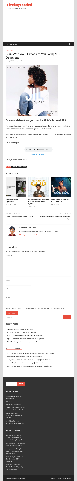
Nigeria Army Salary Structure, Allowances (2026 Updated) (25, 338)
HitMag (69, 478)
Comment (10, 255)
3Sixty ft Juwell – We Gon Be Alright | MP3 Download (34, 360)
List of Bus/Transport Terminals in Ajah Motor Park (23, 342)
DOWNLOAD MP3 (38, 154)
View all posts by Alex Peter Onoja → (30, 235)
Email (8, 288)
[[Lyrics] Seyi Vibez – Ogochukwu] (16, 187)
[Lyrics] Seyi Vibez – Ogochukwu (13, 201)
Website (9, 297)
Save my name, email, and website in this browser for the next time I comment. (36, 308)
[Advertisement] (38, 26)
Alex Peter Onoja (23, 61)
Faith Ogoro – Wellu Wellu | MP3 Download (61, 201)
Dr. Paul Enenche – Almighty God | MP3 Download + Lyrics (38, 202)
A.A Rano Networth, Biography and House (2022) (36, 366)
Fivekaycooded (19, 4)
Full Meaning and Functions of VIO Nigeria (28, 356)
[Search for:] (38, 317)
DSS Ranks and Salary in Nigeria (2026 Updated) (22, 332)
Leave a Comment (34, 61)
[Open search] (69, 44)
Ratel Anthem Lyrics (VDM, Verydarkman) (20, 329)
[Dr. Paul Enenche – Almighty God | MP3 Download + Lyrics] (38, 187)
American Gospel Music (19, 166)
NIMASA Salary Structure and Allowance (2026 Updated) (25, 335)
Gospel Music (9, 51)
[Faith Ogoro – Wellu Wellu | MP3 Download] (61, 187)
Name (8, 280)
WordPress (60, 478)
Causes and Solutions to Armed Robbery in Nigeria (38, 353)
